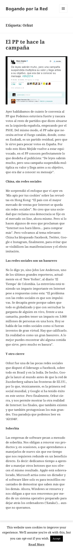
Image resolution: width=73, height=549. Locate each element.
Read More (36, 544)
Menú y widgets (63, 12)
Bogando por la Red (27, 8)
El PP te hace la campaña (25, 44)
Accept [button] (57, 538)
